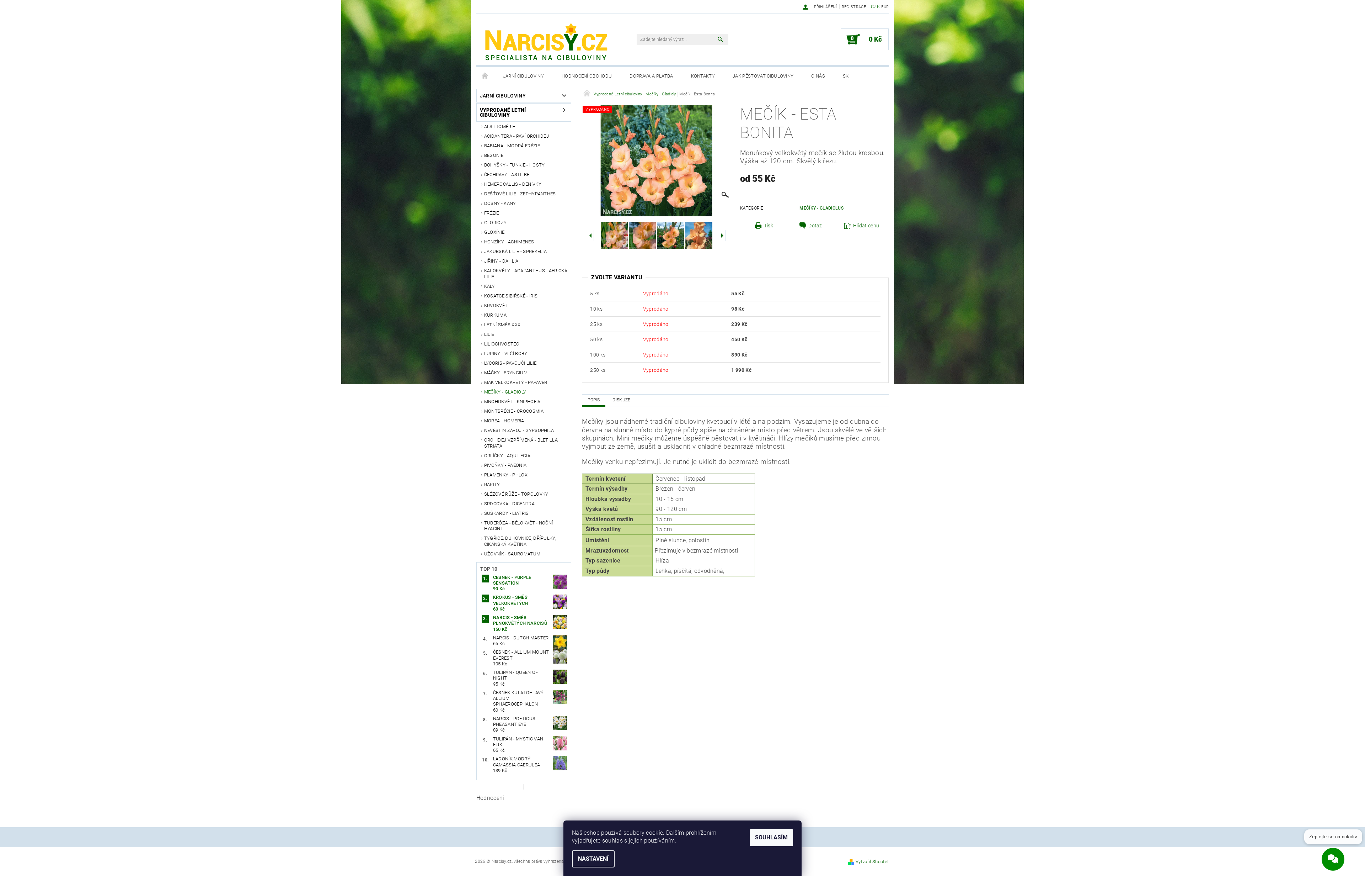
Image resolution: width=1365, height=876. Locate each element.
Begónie (493, 155)
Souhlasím (771, 837)
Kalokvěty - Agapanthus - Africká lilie (525, 273)
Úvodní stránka (485, 76)
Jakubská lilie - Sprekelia (515, 251)
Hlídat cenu (866, 225)
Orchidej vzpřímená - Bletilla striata (521, 442)
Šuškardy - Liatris (506, 513)
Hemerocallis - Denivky (512, 184)
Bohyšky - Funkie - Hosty (514, 165)
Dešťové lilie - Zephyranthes (520, 193)
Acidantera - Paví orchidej (516, 136)
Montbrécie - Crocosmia (514, 411)
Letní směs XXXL (503, 324)
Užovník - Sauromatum (512, 553)
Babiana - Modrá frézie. (512, 145)
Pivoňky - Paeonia (505, 465)
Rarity (492, 484)
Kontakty (703, 76)
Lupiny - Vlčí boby (506, 353)
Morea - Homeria (504, 420)
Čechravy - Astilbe (507, 174)
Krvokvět (496, 305)
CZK (875, 6)
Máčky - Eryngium (506, 372)
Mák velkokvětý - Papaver (515, 382)
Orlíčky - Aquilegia (507, 455)
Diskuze (621, 399)
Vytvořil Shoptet (872, 861)
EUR (885, 7)
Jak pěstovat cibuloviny (763, 76)
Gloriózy (495, 222)
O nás (818, 76)
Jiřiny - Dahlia (501, 261)
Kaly (489, 286)
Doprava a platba (651, 76)
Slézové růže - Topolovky (516, 494)
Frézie (491, 213)
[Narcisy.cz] (545, 43)
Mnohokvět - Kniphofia (512, 401)
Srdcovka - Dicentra (509, 503)
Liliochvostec (501, 344)
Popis (594, 399)
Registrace (854, 7)
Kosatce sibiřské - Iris (510, 296)
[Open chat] (1333, 855)
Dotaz (815, 225)
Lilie (489, 334)
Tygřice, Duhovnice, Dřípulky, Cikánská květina (520, 541)
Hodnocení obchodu (587, 76)
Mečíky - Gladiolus (821, 208)
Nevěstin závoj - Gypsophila (519, 430)
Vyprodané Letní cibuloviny (503, 112)
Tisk (768, 225)
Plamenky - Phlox (506, 474)
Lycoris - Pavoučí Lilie (510, 363)
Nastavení (593, 858)
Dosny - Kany (500, 203)
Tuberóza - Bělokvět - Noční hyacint (518, 525)
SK (846, 76)
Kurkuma (495, 315)
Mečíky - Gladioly (505, 392)
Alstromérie (499, 126)
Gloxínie (494, 232)
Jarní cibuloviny (523, 76)
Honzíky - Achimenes (509, 241)
